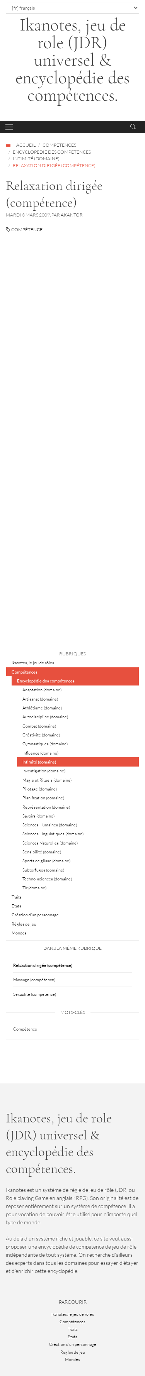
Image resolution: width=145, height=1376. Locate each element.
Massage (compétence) (34, 979)
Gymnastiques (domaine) (45, 743)
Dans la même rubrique (72, 948)
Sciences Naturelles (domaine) (50, 843)
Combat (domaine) (39, 726)
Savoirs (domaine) (38, 816)
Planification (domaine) (43, 798)
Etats (16, 906)
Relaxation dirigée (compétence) (42, 965)
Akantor (72, 215)
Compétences (59, 145)
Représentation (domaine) (46, 807)
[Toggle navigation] (9, 127)
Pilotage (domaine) (39, 789)
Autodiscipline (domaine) (45, 716)
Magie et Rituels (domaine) (47, 780)
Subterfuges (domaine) (43, 870)
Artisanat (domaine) (40, 699)
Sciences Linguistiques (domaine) (53, 833)
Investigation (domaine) (43, 770)
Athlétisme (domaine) (42, 708)
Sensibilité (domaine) (41, 852)
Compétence (26, 229)
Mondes (19, 933)
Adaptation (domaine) (41, 689)
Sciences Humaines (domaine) (49, 825)
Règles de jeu (24, 924)
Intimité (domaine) (36, 158)
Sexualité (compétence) (34, 994)
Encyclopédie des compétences (52, 152)
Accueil (26, 145)
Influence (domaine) (40, 753)
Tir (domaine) (34, 887)
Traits (17, 897)
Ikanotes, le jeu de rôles (33, 662)
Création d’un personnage (35, 914)
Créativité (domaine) (41, 735)
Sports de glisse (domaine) (46, 860)
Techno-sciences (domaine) (47, 879)
